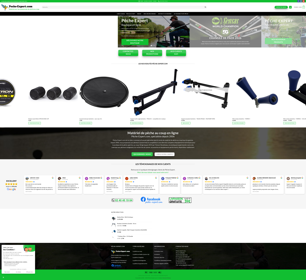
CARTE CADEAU (121, 13)
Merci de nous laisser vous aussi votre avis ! (153, 172)
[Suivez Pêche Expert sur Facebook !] (116, 265)
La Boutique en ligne (144, 275)
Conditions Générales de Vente (162, 260)
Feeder (139, 13)
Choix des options (30, 123)
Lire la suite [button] (29, 191)
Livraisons (157, 254)
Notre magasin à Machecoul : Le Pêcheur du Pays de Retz (119, 261)
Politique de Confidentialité (159, 275)
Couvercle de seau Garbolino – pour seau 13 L (137, 118)
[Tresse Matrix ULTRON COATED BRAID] (48, 92)
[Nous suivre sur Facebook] (298, 1)
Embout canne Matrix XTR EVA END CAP (85, 118)
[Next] (298, 31)
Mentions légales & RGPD (161, 263)
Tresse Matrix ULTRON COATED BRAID (34, 118)
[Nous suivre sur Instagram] (301, 1)
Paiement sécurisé (159, 257)
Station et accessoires (164, 13)
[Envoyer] (205, 7)
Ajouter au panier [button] (132, 123)
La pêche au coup (137, 251)
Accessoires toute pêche (181, 13)
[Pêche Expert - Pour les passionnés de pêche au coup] (20, 7)
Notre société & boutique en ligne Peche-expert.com (120, 256)
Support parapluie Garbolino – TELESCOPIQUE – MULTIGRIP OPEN (244, 118)
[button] (299, 7)
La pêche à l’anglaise (138, 257)
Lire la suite (232, 123)
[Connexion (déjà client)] (290, 7)
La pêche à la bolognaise (139, 260)
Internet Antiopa (166, 278)
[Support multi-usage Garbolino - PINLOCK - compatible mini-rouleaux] (201, 92)
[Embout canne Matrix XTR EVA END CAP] (99, 92)
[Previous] (7, 31)
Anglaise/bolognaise (150, 13)
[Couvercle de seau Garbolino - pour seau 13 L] (150, 92)
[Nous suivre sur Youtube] (303, 1)
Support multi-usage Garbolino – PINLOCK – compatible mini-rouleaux (194, 118)
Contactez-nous (158, 251)
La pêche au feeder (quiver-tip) (141, 254)
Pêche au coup (130, 13)
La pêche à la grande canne (140, 263)
